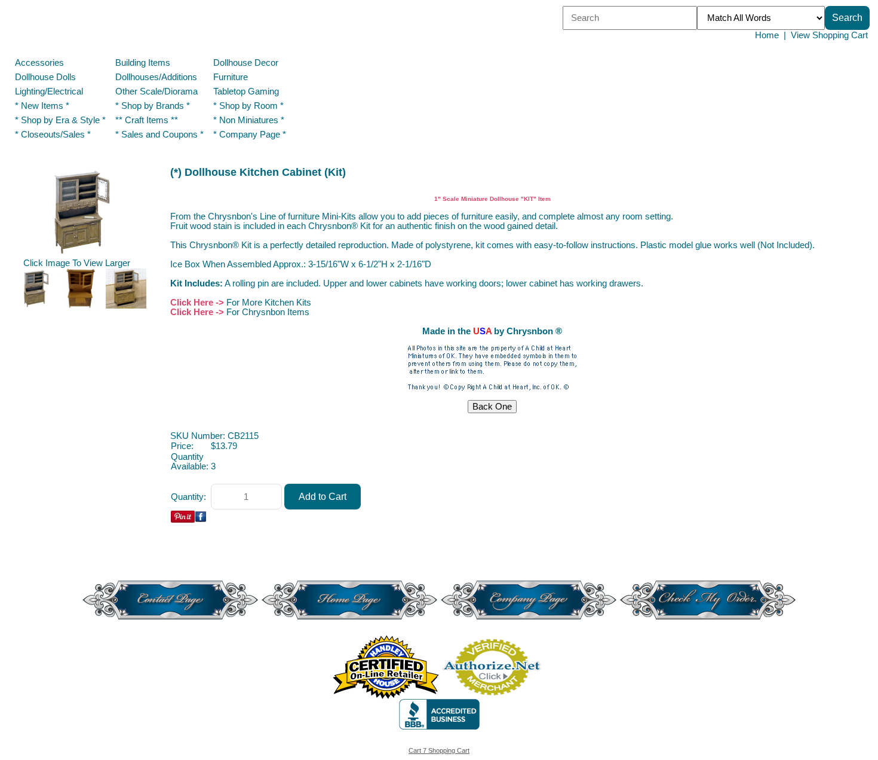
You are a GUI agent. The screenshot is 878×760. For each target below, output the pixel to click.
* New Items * (42, 106)
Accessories (39, 63)
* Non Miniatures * (248, 120)
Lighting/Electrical (50, 91)
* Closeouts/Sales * (53, 134)
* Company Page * (249, 134)
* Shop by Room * (248, 106)
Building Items (142, 63)
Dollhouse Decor (245, 63)
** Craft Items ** (146, 120)
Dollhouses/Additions (156, 77)
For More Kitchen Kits (268, 302)
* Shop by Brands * (152, 106)
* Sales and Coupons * (159, 134)
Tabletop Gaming (246, 91)
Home (767, 35)
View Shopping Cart (829, 35)
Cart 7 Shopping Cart (439, 750)
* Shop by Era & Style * (60, 120)
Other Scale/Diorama (156, 91)
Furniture (230, 77)
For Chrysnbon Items (267, 312)
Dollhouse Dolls (45, 77)
